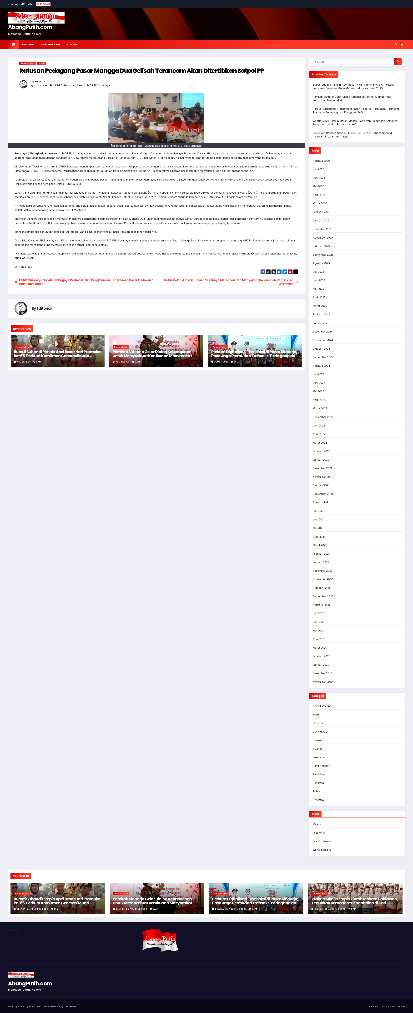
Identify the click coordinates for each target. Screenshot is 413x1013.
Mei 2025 (318, 288)
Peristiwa (318, 782)
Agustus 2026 (321, 160)
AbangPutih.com (30, 27)
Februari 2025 (321, 314)
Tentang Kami (50, 44)
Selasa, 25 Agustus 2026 (33, 909)
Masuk (317, 824)
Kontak (72, 44)
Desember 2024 (323, 331)
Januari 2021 (321, 562)
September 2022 (323, 417)
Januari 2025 (321, 323)
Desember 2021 (322, 468)
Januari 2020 (321, 664)
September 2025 (323, 254)
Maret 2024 (320, 408)
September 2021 (323, 493)
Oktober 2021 (321, 485)
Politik (41, 63)
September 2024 (323, 357)
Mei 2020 (318, 630)
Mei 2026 (318, 186)
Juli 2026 (318, 169)
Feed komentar (322, 841)
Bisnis (316, 714)
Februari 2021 (321, 553)
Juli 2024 (318, 374)
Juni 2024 (319, 382)
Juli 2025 (318, 271)
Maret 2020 (320, 647)
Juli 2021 (318, 511)
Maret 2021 (320, 545)
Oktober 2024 (321, 348)
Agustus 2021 (321, 502)
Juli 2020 (318, 613)
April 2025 (319, 297)
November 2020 (323, 579)
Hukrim (317, 748)
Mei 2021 (318, 528)
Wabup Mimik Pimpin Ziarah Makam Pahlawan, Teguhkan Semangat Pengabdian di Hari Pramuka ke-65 (354, 903)
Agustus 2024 (321, 365)
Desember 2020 (323, 570)
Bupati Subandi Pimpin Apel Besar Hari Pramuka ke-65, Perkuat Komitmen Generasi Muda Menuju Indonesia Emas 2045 (57, 355)
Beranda (28, 44)
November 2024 (323, 340)
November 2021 (323, 476)
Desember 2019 (322, 673)
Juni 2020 (319, 622)
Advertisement (322, 706)
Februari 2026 (321, 212)
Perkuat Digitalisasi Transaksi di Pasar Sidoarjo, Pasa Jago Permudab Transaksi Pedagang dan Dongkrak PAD (254, 355)
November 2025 (323, 237)
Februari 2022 (321, 451)
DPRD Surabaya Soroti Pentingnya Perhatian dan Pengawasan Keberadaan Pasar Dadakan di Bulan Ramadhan (86, 282)
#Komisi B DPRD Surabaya (93, 85)
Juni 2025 (319, 280)
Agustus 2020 (321, 605)
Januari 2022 (321, 459)
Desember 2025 (322, 229)
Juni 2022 (319, 425)
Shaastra (318, 800)
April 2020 (319, 639)
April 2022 (319, 434)
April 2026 (319, 194)
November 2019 (323, 681)
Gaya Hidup (320, 731)
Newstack (55, 1006)
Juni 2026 (319, 177)
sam (38, 362)
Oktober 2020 (321, 587)
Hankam (318, 740)
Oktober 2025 (321, 246)
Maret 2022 (320, 442)
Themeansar (70, 1006)
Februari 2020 (321, 656)
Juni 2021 (319, 519)
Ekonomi (318, 723)
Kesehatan (319, 757)
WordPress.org (322, 849)
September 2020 (323, 596)
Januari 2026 (321, 220)
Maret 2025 (320, 306)
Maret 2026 (320, 203)
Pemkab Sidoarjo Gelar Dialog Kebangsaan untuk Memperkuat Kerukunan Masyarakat (152, 353)
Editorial (40, 81)
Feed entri (319, 832)
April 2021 (319, 536)
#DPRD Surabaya (64, 85)
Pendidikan (319, 774)
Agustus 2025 (321, 263)
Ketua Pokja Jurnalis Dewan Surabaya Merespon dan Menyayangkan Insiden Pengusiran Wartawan (228, 282)
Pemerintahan (27, 63)
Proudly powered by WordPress (24, 1006)
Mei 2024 (318, 391)
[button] (396, 44)
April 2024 (319, 399)
